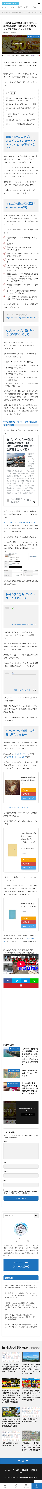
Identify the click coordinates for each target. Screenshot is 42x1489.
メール (6, 1171)
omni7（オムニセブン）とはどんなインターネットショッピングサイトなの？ (20, 99)
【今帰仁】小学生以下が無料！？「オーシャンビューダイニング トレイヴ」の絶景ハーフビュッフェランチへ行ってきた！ (21, 1295)
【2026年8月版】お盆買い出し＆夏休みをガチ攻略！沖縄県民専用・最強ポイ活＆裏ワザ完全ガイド (21, 1286)
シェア (16, 1487)
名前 (5, 1162)
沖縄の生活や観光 (17, 12)
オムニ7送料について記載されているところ (19, 522)
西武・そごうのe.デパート (23, 690)
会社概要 (19, 7)
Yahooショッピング (29, 798)
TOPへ (36, 1487)
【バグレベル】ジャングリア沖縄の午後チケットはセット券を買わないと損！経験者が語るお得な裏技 (21, 1326)
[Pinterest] (21, 985)
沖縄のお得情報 (15, 1070)
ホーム (4, 7)
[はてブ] (25, 980)
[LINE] (34, 980)
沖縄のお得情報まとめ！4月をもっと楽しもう (30, 1073)
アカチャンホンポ (21, 754)
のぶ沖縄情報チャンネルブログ (27, 1477)
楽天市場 (26, 794)
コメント (6, 1141)
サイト (6, 1180)
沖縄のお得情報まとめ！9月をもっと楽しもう (10, 1444)
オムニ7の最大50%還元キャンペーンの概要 (21, 104)
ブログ (34, 7)
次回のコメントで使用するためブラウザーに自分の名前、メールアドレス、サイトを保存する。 (20, 1192)
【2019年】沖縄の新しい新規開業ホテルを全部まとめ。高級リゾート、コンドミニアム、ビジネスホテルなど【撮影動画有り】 (30, 1056)
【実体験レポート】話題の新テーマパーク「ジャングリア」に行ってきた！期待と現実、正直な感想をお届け (31, 1447)
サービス (11, 7)
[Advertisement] (21, 1013)
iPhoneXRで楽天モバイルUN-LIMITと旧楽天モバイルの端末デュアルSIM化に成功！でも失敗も (30, 1088)
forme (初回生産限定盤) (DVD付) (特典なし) (28, 780)
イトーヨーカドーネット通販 (22, 624)
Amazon (26, 790)
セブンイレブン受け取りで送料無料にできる (20, 109)
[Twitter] (16, 980)
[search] (36, 1215)
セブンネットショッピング (16, 757)
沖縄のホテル (15, 1049)
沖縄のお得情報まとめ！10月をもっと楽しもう (30, 1420)
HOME (6, 12)
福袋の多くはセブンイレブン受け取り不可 (20, 120)
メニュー (26, 1487)
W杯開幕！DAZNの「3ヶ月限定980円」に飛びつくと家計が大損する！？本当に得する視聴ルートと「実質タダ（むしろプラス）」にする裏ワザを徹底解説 (21, 1306)
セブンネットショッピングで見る (16, 807)
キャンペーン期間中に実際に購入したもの (20, 124)
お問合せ (27, 7)
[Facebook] (8, 980)
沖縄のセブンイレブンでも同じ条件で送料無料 (22, 115)
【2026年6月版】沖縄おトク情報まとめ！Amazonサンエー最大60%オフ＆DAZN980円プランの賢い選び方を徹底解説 (20, 1317)
